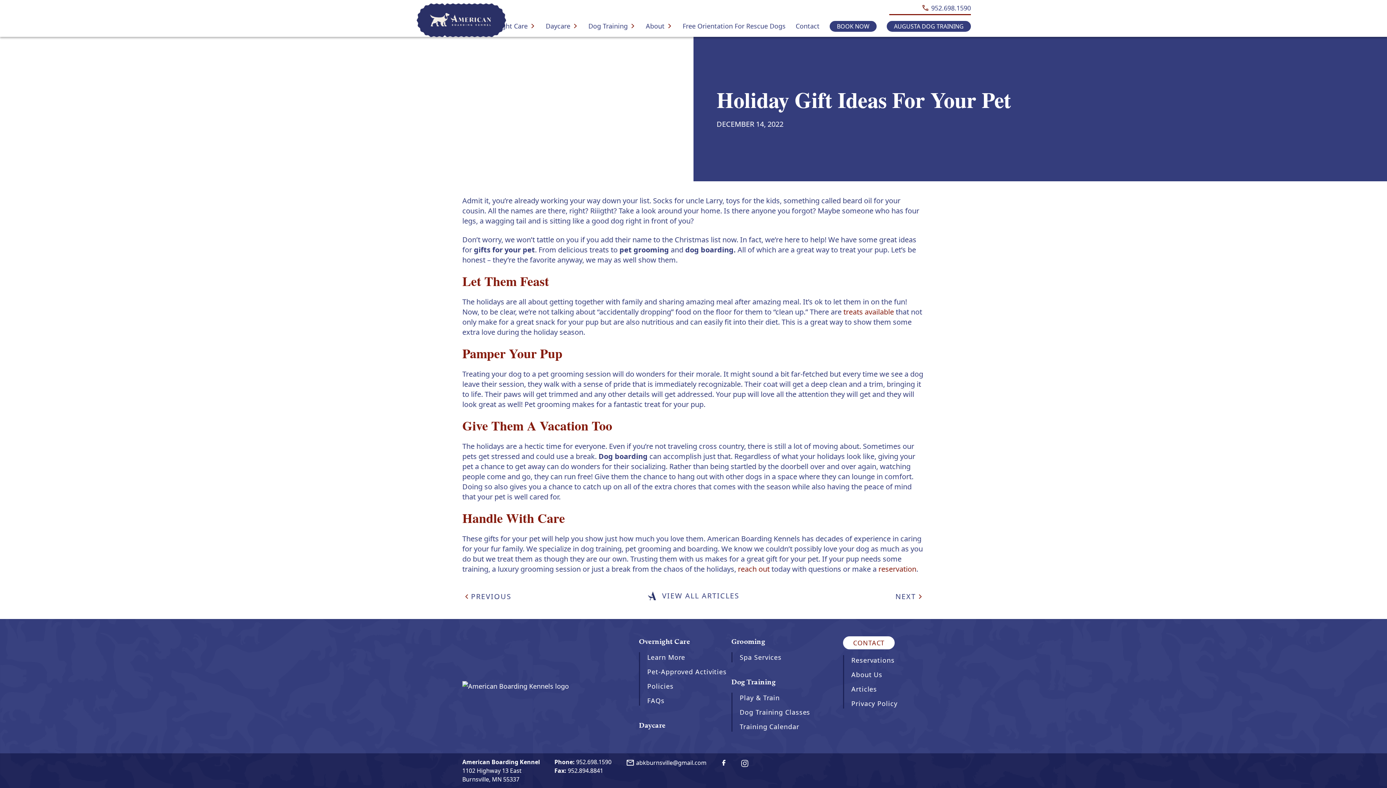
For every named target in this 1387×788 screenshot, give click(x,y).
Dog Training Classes (775, 712)
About (655, 26)
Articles (864, 689)
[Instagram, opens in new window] (744, 763)
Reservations (873, 660)
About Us (866, 674)
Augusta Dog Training (929, 26)
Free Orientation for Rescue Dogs (734, 26)
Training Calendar (769, 726)
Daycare (558, 26)
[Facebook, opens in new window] (724, 763)
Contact (808, 26)
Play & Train (760, 697)
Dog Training (608, 26)
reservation (897, 569)
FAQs (656, 700)
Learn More (666, 657)
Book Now (853, 26)
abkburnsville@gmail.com (666, 763)
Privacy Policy (874, 703)
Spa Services (761, 657)
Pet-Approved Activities (687, 671)
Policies (660, 686)
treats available (868, 312)
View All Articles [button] (700, 596)
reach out (754, 569)
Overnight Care (504, 26)
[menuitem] (508, 26)
